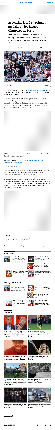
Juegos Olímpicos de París (37, 90)
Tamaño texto (10, 246)
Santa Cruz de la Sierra (9, 238)
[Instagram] (29, 425)
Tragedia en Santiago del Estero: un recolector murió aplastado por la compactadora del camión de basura (14, 357)
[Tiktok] (41, 425)
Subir (50, 425)
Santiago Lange (26, 238)
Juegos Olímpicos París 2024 (11, 239)
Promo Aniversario (49, 2)
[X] (33, 425)
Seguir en (46, 85)
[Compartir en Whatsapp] (18, 48)
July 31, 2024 (18, 166)
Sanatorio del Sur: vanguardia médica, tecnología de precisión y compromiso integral (43, 273)
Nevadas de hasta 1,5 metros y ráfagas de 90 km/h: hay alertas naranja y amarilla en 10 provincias (39, 381)
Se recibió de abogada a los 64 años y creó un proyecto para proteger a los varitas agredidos (43, 287)
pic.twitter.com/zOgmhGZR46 (13, 162)
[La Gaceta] (27, 2)
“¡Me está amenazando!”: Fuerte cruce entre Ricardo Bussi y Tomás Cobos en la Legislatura (20, 273)
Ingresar (52, 2)
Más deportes (19, 18)
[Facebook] (37, 425)
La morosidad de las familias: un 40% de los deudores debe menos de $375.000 (42, 258)
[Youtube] (45, 425)
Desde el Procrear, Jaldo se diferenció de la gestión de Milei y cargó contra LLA (19, 302)
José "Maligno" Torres (25, 239)
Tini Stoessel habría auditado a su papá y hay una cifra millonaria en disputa (38, 357)
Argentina (19, 238)
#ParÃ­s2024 (22, 160)
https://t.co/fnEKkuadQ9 (35, 160)
